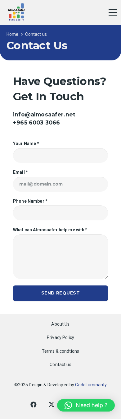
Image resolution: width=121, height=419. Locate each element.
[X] (51, 404)
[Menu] (112, 12)
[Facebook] (33, 404)
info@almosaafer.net (44, 114)
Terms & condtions (60, 351)
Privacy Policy (60, 337)
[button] (86, 405)
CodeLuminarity (91, 384)
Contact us (60, 364)
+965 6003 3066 (36, 122)
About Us (60, 324)
